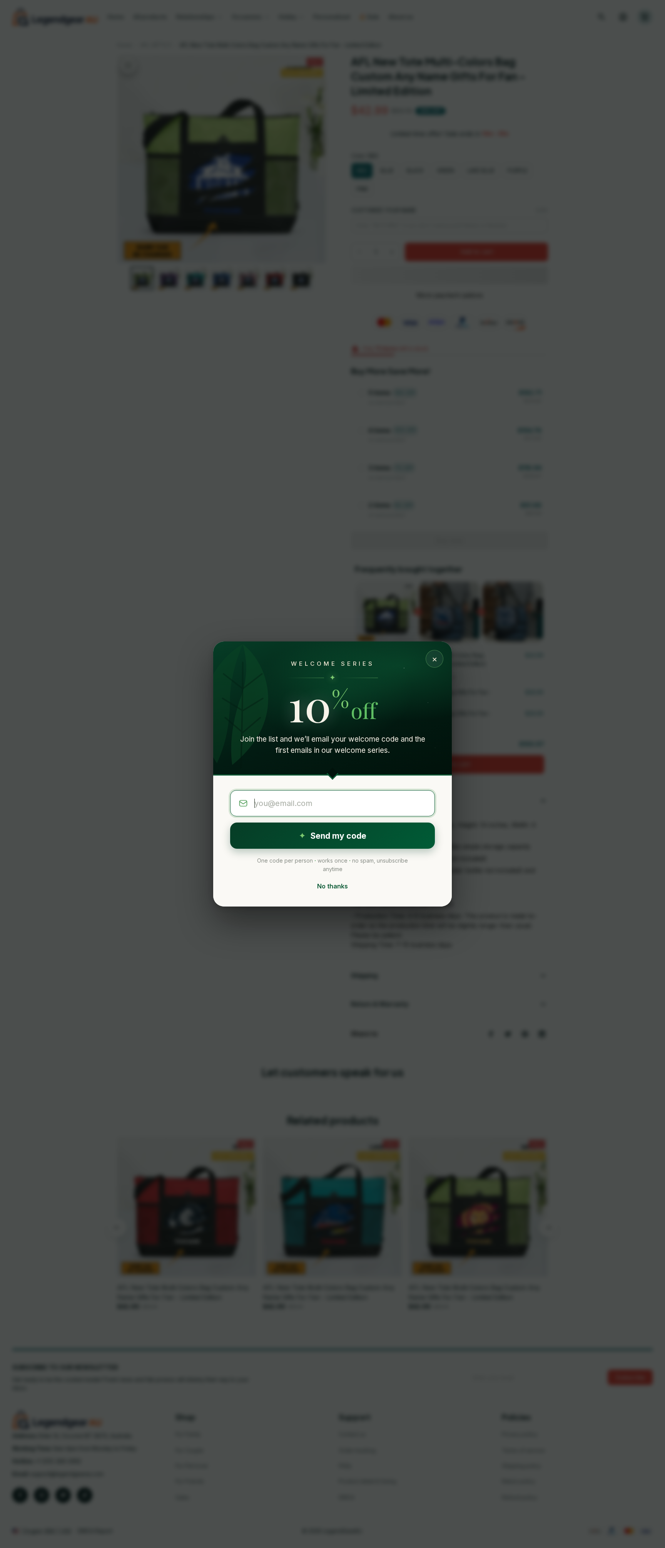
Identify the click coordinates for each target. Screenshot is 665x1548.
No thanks (332, 886)
